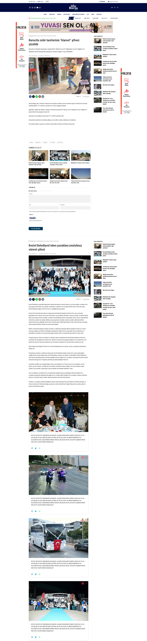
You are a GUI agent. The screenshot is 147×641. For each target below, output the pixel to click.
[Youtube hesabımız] (37, 7)
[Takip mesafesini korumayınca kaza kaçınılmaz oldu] (81, 173)
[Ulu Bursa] (73, 10)
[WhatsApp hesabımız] (40, 7)
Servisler (98, 14)
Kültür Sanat (66, 14)
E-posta (63, 204)
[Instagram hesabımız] (35, 7)
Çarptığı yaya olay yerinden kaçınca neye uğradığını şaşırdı (46, 18)
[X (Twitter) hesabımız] (32, 7)
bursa (31, 142)
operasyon (38, 142)
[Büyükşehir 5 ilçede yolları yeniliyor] (81, 155)
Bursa (45, 14)
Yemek (92, 14)
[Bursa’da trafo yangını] (98, 88)
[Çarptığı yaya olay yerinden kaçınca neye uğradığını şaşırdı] (38, 173)
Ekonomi (59, 14)
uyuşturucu (60, 142)
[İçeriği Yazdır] (42, 96)
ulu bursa (53, 142)
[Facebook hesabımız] (30, 7)
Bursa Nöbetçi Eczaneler (78, 14)
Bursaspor (52, 14)
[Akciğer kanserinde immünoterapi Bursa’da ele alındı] (59, 173)
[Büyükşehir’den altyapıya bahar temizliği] (98, 95)
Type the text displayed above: (35, 220)
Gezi (88, 14)
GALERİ (32, 1)
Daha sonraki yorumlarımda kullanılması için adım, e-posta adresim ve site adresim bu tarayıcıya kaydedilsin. (52, 211)
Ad (30, 204)
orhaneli (45, 142)
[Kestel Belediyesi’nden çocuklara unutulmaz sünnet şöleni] (59, 155)
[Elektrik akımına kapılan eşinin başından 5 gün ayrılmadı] (38, 155)
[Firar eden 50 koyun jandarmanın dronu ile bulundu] (98, 112)
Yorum (31, 193)
